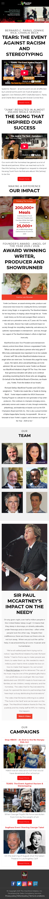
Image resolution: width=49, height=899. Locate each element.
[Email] (35, 883)
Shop (29, 21)
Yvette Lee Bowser (24, 297)
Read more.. (24, 102)
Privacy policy (10, 896)
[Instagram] (24, 883)
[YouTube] (30, 883)
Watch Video (24, 716)
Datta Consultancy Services (30, 893)
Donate (20, 21)
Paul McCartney (13, 670)
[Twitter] (19, 883)
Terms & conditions (36, 896)
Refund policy (22, 896)
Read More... (25, 778)
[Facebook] (14, 883)
